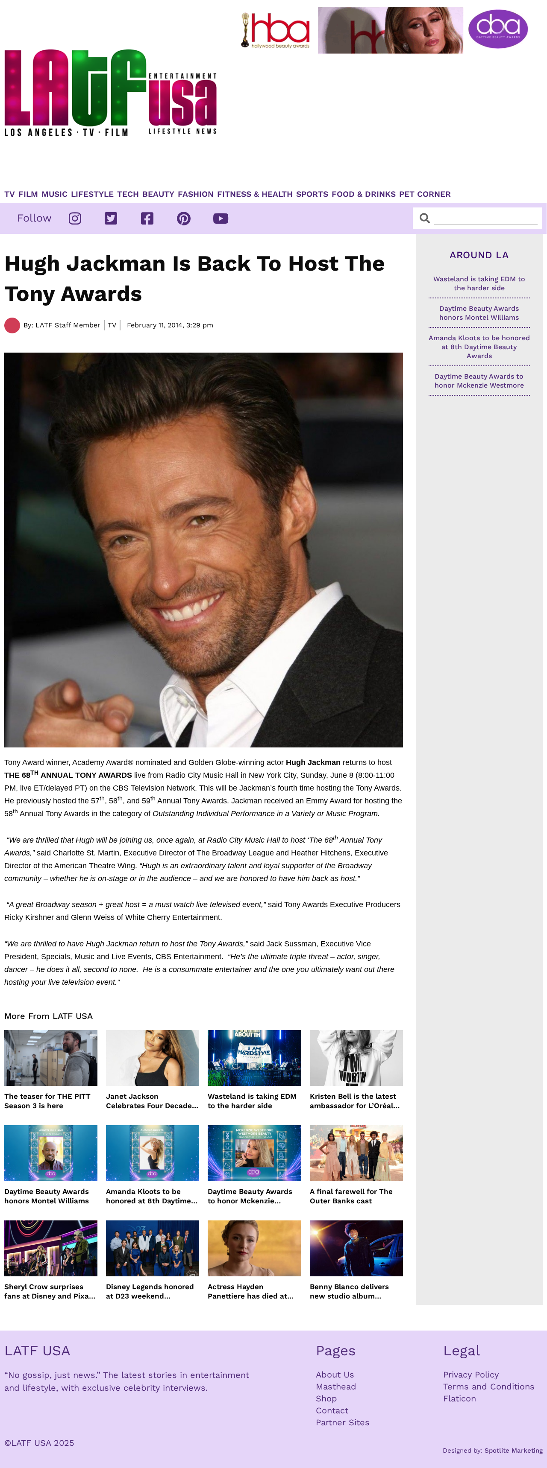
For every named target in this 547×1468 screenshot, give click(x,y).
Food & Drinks (364, 194)
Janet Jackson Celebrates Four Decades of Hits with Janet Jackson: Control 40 (151, 1101)
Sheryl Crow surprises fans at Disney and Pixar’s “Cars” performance (50, 1291)
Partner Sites (343, 1422)
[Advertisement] (386, 118)
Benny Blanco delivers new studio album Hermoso (349, 1291)
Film (28, 194)
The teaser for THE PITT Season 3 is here (47, 1101)
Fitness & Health (255, 194)
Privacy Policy (471, 1374)
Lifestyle (92, 194)
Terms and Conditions (489, 1386)
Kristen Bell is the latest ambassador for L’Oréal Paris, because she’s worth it (353, 1101)
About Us (335, 1374)
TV (9, 194)
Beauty (158, 194)
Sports (312, 194)
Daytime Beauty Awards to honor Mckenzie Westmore (250, 1196)
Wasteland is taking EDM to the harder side (252, 1101)
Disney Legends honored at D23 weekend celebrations (150, 1291)
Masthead (336, 1386)
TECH (128, 194)
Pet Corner (425, 194)
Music (54, 194)
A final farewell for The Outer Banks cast (351, 1196)
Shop (326, 1398)
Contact (332, 1410)
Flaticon (459, 1398)
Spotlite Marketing (514, 1450)
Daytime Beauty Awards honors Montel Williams (46, 1196)
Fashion (196, 194)
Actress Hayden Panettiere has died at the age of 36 (247, 1291)
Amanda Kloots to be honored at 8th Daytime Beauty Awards (148, 1196)
